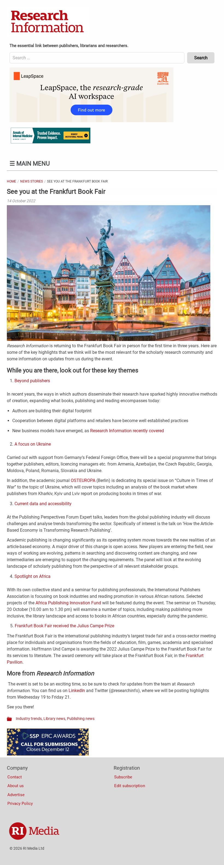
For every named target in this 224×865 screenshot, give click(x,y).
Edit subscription (129, 785)
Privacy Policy (20, 803)
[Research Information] (48, 22)
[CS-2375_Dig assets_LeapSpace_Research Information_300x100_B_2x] (91, 121)
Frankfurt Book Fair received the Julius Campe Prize (64, 625)
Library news (54, 718)
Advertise (16, 794)
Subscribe (123, 777)
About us (15, 785)
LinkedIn (77, 690)
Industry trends (29, 718)
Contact (14, 777)
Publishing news (81, 718)
